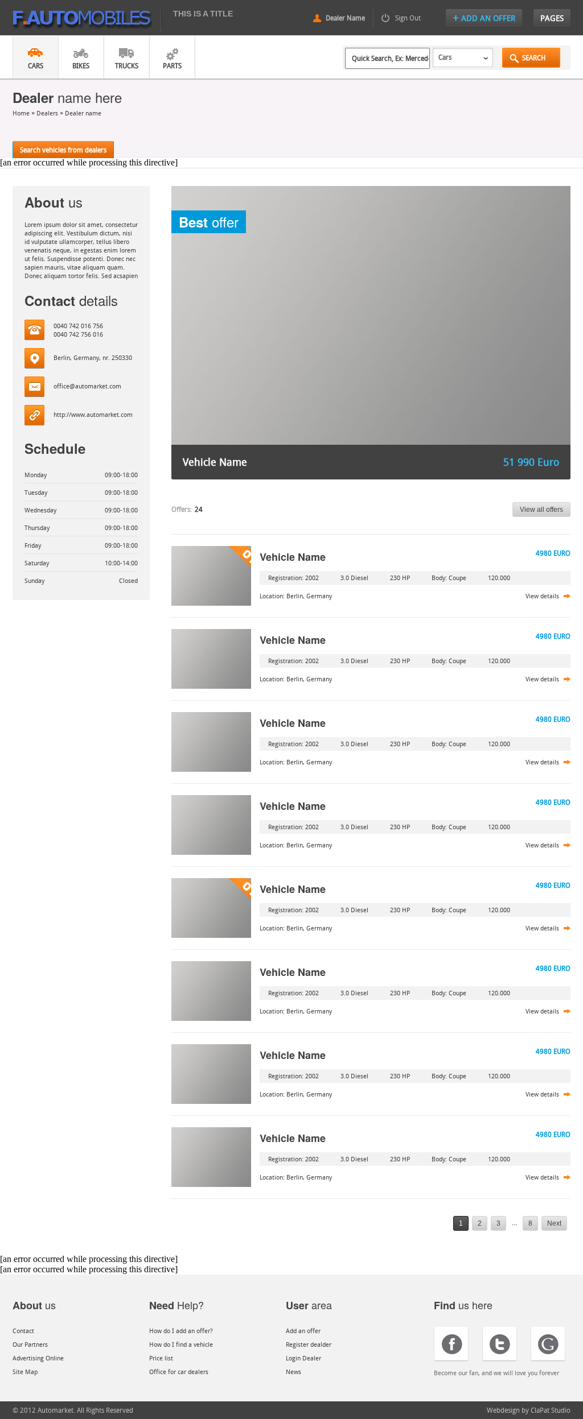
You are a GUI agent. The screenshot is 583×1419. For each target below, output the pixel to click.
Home (22, 113)
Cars (35, 65)
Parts (172, 65)
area (309, 1304)
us (34, 1304)
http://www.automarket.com (93, 414)
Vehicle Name (293, 556)
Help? (176, 1304)
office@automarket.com (87, 386)
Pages (552, 18)
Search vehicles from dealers (63, 149)
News (293, 1371)
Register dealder (308, 1344)
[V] (211, 576)
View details (542, 595)
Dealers (47, 113)
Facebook (451, 1344)
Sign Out (408, 17)
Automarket (87, 20)
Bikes (80, 65)
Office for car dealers (178, 1371)
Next (554, 1223)
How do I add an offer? (181, 1330)
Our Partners (30, 1344)
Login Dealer (303, 1358)
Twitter (499, 1344)
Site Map (25, 1371)
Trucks (126, 65)
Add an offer (303, 1330)
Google (548, 1344)
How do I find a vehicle (181, 1344)
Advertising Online (38, 1358)
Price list (161, 1358)
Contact (23, 1330)
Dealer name (83, 113)
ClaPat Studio (550, 1409)
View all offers (541, 510)
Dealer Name (345, 17)
